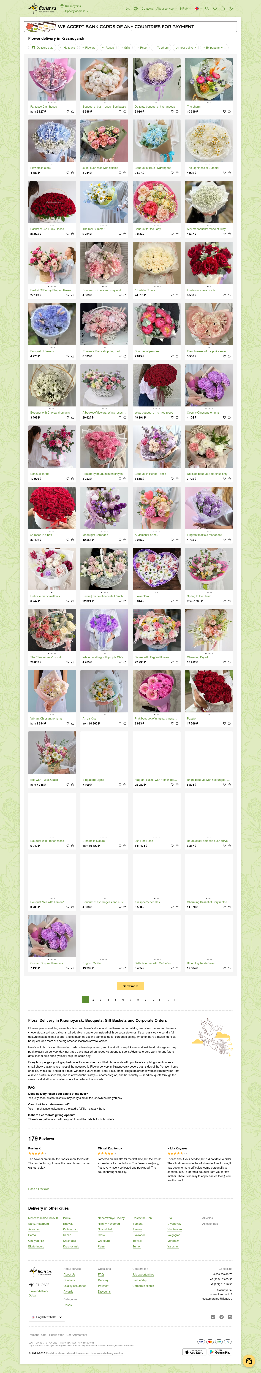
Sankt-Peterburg (38, 1224)
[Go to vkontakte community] (213, 1317)
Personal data (37, 1335)
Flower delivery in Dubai (40, 1293)
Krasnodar (69, 1241)
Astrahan (34, 1229)
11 (160, 999)
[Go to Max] (230, 1317)
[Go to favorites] (215, 8)
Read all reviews (38, 1189)
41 (175, 999)
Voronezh (173, 1241)
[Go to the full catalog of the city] (42, 8)
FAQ (101, 1274)
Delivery (103, 1280)
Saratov (137, 1229)
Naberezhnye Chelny (111, 1218)
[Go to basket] (222, 8)
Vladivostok (174, 1229)
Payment (103, 1286)
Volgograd (173, 1235)
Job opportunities (143, 1274)
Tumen (137, 1246)
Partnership (139, 1280)
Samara (138, 1224)
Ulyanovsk (174, 1224)
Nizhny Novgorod (109, 1224)
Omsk (101, 1235)
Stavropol (139, 1235)
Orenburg (104, 1241)
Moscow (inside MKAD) (43, 1218)
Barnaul (33, 1235)
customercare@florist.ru (217, 1298)
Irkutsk (67, 1218)
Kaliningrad (70, 1229)
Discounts (104, 1291)
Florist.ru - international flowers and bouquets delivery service (84, 1353)
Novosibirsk (105, 1229)
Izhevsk (68, 1224)
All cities (207, 1218)
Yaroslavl (173, 1246)
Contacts (69, 1280)
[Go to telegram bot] (221, 1317)
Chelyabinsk (36, 1241)
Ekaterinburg (36, 1246)
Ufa (169, 1218)
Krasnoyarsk (71, 1246)
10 (152, 999)
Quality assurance (75, 1286)
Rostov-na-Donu (143, 1218)
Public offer (56, 1335)
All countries (210, 1224)
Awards (68, 1291)
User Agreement (76, 1335)
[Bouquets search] (207, 8)
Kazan (67, 1235)
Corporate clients (143, 1286)
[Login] (230, 8)
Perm (101, 1246)
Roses (68, 1305)
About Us (69, 1274)
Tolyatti (137, 1241)
